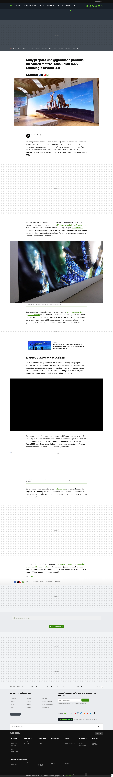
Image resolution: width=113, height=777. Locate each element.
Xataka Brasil (14, 764)
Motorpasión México (68, 762)
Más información (69, 775)
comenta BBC (77, 228)
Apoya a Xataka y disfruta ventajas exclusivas (85, 719)
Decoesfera (82, 743)
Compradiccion (82, 745)
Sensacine (40, 741)
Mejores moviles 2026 (28, 686)
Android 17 (49, 686)
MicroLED (58, 581)
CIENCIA (41, 6)
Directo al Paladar (56, 741)
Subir (98, 733)
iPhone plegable (40, 686)
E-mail (47, 75)
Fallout (37, 48)
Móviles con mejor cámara (68, 686)
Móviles (13, 701)
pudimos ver (60, 489)
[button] (36, 135)
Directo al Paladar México (56, 762)
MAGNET (60, 6)
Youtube (99, 6)
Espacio (44, 698)
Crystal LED (50, 581)
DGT (50, 48)
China (24, 48)
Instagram (96, 6)
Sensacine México (42, 762)
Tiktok (90, 6)
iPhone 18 (67, 48)
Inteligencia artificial (48, 704)
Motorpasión (68, 741)
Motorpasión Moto (70, 743)
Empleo (29, 707)
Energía (29, 701)
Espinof (40, 743)
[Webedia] (99, 1)
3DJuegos (26, 741)
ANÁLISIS (17, 6)
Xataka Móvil (14, 743)
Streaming (13, 698)
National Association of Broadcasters (72, 225)
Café (74, 48)
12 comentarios (33, 74)
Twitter (102, 6)
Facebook (40, 75)
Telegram (93, 6)
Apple (12, 704)
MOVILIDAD (50, 6)
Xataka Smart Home (14, 748)
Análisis (29, 698)
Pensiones (44, 48)
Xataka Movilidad (47, 701)
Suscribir (85, 700)
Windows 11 (45, 707)
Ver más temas (15, 714)
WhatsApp (87, 6)
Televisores (35, 581)
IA (77, 48)
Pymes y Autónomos (95, 743)
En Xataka (55, 342)
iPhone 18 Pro (81, 686)
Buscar (99, 726)
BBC (32, 577)
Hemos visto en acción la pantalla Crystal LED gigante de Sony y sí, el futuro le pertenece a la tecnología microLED (68, 346)
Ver (57, 626)
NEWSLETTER (70, 6)
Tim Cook (31, 48)
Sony (42, 581)
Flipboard (45, 75)
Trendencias (82, 741)
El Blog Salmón (96, 741)
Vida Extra (26, 743)
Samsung (29, 704)
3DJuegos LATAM (28, 762)
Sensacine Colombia (40, 764)
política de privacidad (80, 703)
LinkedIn (91, 713)
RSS (84, 713)
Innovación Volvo (59, 21)
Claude (57, 686)
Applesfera (13, 745)
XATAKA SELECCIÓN (30, 6)
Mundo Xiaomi (14, 751)
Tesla (55, 48)
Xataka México (14, 762)
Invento (61, 48)
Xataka (12, 741)
